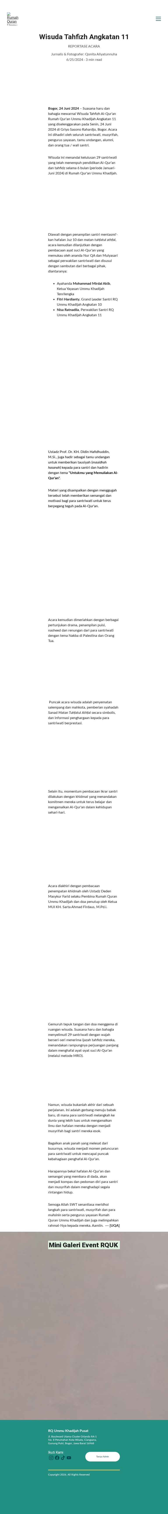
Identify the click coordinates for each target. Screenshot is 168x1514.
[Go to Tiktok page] (63, 1458)
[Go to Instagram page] (51, 1458)
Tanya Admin (102, 1457)
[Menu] (158, 19)
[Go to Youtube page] (69, 1458)
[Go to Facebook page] (57, 1458)
